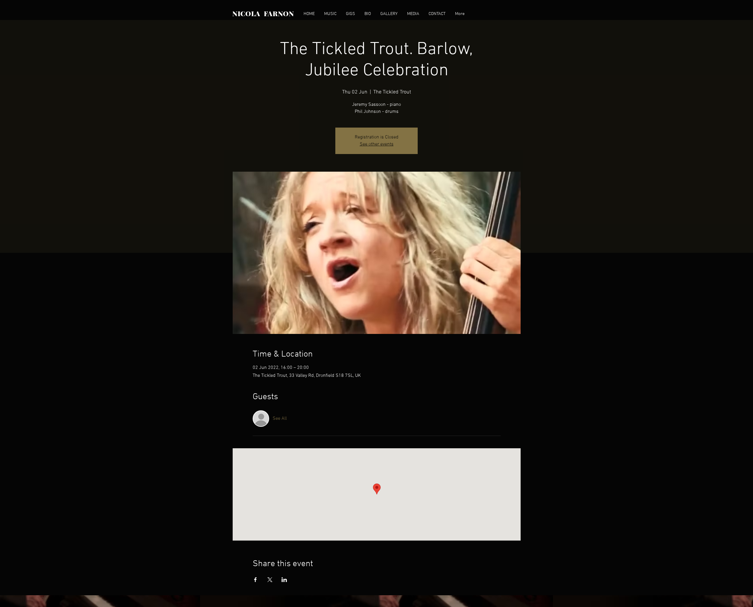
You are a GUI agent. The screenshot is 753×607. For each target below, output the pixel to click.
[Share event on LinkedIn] (284, 579)
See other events (377, 144)
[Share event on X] (270, 579)
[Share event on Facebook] (255, 579)
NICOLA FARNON (263, 13)
